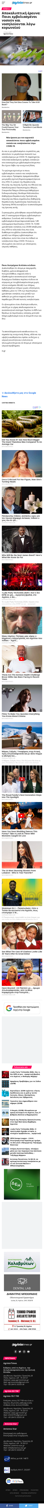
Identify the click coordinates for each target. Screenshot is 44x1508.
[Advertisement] (23, 256)
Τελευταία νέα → (22, 1067)
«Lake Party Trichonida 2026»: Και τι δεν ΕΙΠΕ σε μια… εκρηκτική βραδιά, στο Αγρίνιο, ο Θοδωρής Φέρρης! (25, 1074)
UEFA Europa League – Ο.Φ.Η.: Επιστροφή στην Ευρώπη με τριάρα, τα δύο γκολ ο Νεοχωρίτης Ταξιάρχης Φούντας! (26, 1141)
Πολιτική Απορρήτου (28, 1493)
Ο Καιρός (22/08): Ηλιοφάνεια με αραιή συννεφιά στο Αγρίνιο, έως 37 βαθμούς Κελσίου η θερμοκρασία (25, 1112)
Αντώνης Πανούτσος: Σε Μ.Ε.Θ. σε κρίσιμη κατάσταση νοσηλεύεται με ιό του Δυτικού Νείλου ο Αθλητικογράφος (25, 1162)
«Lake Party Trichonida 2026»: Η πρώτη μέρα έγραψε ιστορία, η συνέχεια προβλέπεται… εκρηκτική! (25, 1131)
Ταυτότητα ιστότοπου (23, 1496)
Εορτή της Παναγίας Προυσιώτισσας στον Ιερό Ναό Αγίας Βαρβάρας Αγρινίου (25, 1122)
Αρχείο (15, 1490)
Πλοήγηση (34, 1490)
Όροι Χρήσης (14, 1493)
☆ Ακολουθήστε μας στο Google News (19, 395)
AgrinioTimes (8, 34)
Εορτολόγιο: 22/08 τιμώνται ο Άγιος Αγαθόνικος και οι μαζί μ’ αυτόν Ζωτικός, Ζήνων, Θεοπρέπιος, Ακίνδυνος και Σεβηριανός (25, 1094)
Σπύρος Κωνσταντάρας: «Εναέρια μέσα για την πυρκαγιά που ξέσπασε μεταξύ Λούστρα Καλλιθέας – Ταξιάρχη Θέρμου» (25, 1152)
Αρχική (8, 1490)
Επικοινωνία (24, 1490)
